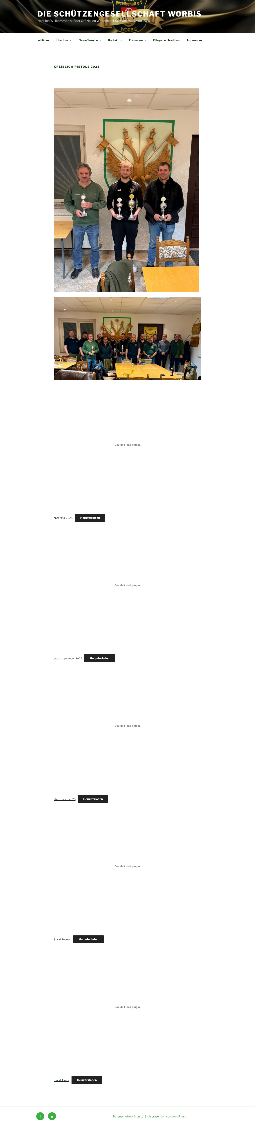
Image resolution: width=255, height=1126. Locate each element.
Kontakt (113, 40)
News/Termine (88, 40)
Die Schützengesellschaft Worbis (119, 14)
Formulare (136, 40)
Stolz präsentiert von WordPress (165, 1116)
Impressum (194, 40)
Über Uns (62, 40)
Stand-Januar (61, 1080)
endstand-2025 (63, 517)
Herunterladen (90, 517)
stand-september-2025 (68, 658)
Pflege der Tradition (166, 40)
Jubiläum (43, 40)
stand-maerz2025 (65, 799)
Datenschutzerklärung (127, 1116)
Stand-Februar (62, 939)
